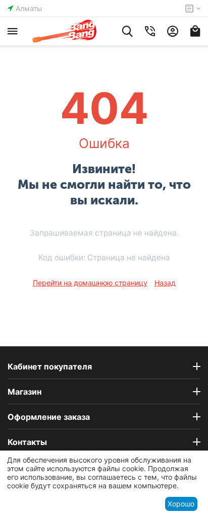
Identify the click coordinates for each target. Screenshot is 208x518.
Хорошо (181, 503)
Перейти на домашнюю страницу (90, 282)
